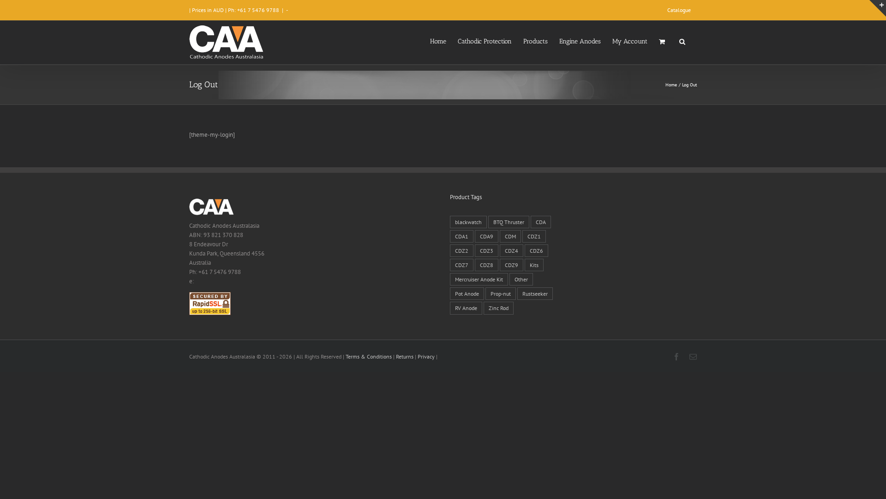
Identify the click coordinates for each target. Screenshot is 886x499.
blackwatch (468, 222)
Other (521, 279)
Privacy (426, 356)
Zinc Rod (499, 307)
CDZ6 (536, 250)
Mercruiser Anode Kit (479, 279)
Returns (404, 356)
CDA (541, 222)
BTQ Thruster (508, 222)
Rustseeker (535, 293)
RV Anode (466, 307)
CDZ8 (486, 265)
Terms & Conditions (369, 356)
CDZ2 (461, 250)
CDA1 (461, 236)
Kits (534, 265)
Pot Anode (467, 293)
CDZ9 (511, 265)
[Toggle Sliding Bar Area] (877, 8)
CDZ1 (534, 236)
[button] (682, 41)
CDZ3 (486, 250)
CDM (510, 236)
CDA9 (486, 236)
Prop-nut (501, 293)
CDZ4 (511, 250)
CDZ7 (461, 265)
